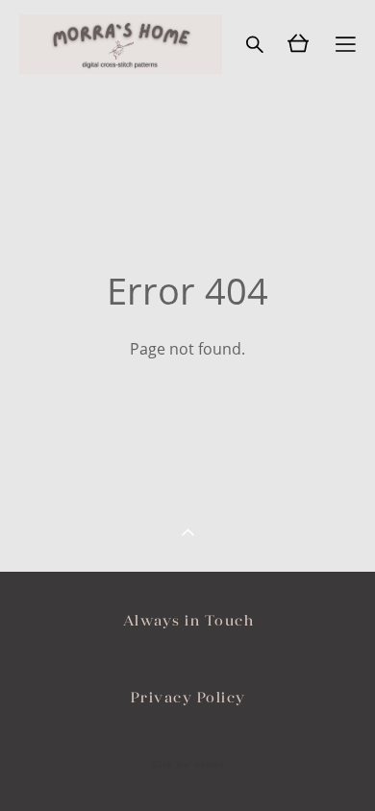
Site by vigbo (188, 765)
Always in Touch (189, 620)
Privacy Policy (188, 697)
